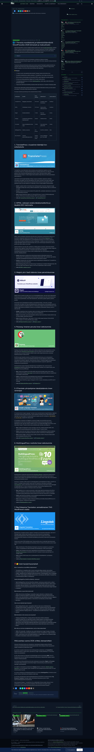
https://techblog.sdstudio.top (58, 741)
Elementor (47, 238)
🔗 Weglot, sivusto (36, 321)
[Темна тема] (82, 1)
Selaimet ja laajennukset (50, 3)
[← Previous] (62, 72)
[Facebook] (15, 11)
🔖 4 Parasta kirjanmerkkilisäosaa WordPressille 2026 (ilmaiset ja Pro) (68, 729)
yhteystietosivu (23, 747)
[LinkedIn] (22, 11)
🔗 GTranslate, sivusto (39, 438)
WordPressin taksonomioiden (28, 351)
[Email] (28, 11)
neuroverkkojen (17, 484)
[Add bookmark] (39, 40)
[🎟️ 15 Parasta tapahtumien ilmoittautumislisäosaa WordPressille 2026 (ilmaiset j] (63, 55)
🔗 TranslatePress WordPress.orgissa (26, 197)
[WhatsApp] (20, 11)
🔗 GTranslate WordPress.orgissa (26, 438)
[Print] (29, 11)
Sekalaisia (65, 77)
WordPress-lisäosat (21, 8)
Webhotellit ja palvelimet (68, 87)
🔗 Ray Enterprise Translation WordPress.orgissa (29, 558)
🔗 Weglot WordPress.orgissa (25, 321)
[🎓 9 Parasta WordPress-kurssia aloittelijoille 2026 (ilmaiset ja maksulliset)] (63, 35)
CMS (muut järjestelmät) (68, 83)
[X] (16, 11)
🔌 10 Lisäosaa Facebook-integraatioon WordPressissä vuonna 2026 (72, 42)
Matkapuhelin (66, 81)
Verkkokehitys (40, 3)
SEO (64, 90)
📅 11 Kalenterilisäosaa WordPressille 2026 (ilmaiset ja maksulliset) (73, 23)
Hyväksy (80, 749)
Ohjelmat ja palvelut (67, 85)
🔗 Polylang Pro (36, 383)
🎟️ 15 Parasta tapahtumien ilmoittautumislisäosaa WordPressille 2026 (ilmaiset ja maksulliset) (72, 51)
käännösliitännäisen (48, 47)
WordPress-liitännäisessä (21, 552)
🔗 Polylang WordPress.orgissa (25, 383)
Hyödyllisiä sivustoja (67, 79)
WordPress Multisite (38, 474)
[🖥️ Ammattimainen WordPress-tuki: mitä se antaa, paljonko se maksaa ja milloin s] (24, 721)
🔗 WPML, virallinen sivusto (24, 267)
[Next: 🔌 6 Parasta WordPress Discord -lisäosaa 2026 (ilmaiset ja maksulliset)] (91, 3)
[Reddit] (26, 11)
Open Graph (29, 373)
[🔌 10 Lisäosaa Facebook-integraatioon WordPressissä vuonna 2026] (63, 45)
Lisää (78, 3)
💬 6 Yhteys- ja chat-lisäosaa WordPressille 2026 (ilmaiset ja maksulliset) (44, 730)
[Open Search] (82, 4)
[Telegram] (18, 11)
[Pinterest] (24, 11)
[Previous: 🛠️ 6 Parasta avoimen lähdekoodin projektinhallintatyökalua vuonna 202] (2, 3)
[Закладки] (80, 1)
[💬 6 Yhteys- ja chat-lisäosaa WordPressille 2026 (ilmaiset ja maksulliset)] (47, 721)
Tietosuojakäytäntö (71, 749)
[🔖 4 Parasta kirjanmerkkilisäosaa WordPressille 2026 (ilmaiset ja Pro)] (70, 721)
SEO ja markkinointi (62, 3)
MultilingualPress (36, 81)
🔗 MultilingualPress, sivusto (25, 502)
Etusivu (14, 8)
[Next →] (82, 72)
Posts (16, 8)
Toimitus (20, 693)
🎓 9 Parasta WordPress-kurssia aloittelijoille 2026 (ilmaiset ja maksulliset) (73, 31)
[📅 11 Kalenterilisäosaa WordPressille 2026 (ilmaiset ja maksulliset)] (63, 26)
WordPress (32, 3)
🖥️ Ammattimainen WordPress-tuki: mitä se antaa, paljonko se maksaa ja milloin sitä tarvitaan (23, 730)
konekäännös (17, 367)
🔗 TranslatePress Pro (40, 197)
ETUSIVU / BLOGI (25, 3)
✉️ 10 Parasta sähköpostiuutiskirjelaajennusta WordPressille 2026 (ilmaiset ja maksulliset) (73, 62)
